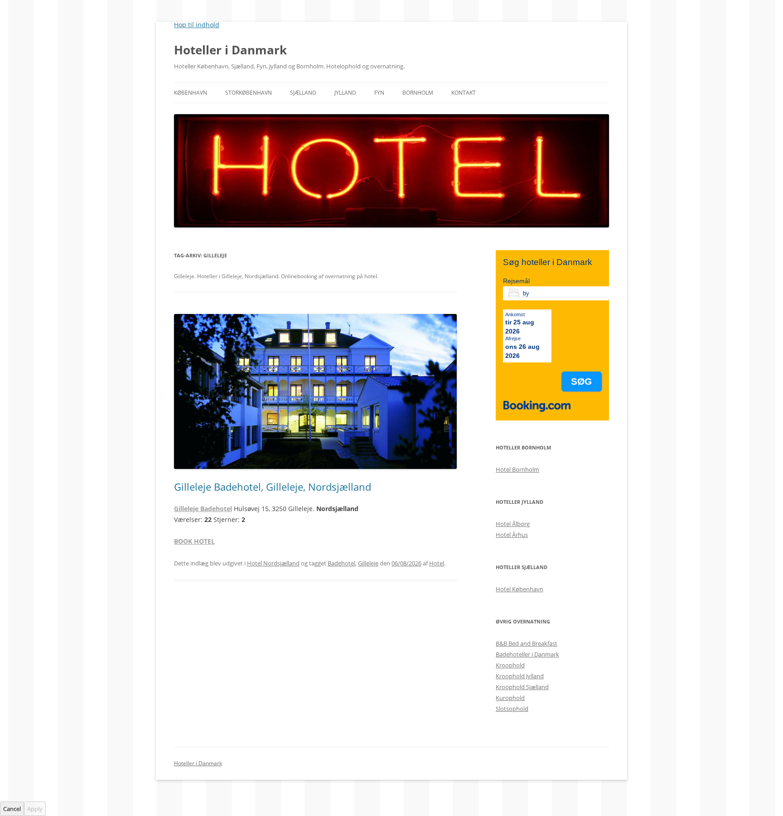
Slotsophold (512, 709)
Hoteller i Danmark (230, 50)
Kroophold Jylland (520, 676)
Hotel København (519, 589)
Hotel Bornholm (517, 469)
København (190, 93)
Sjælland (303, 93)
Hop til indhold (196, 24)
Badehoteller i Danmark (527, 654)
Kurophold (510, 698)
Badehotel (341, 563)
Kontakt (463, 93)
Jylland (345, 93)
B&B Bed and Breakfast (526, 643)
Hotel (436, 563)
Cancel (12, 809)
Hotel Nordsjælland (273, 563)
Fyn (379, 93)
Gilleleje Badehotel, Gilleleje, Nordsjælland (272, 486)
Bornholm (417, 93)
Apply (35, 809)
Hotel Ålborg (513, 524)
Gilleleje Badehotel (203, 508)
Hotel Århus (512, 535)
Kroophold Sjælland (522, 687)
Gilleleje (368, 563)
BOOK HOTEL (194, 541)
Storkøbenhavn (248, 93)
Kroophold (510, 665)
